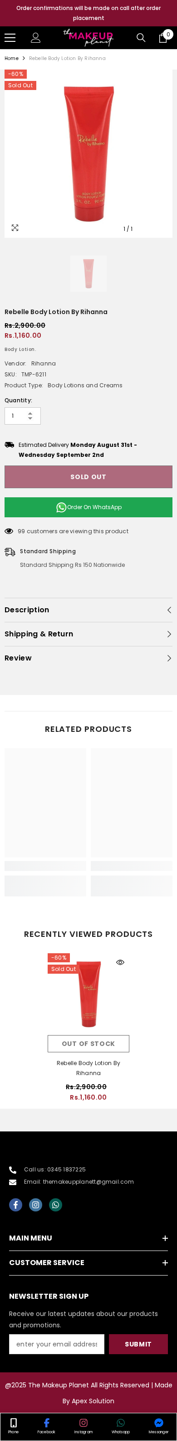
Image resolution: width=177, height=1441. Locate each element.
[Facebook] (15, 1204)
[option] (88, 13)
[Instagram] (35, 1204)
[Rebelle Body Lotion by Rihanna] (88, 994)
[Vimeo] (55, 1204)
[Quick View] (120, 962)
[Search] (141, 37)
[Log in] (36, 38)
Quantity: (18, 400)
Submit (138, 1344)
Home (12, 58)
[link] (45, 866)
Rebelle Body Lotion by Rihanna (88, 1068)
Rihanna (43, 363)
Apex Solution (93, 1401)
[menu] (10, 37)
